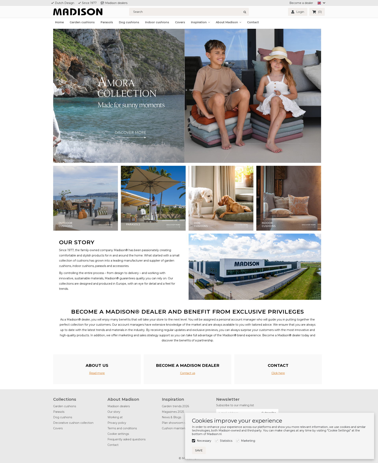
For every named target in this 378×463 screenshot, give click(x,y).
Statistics (226, 441)
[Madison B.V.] (77, 12)
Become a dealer (301, 3)
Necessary (204, 441)
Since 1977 (89, 3)
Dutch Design (64, 3)
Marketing (248, 441)
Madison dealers (116, 3)
